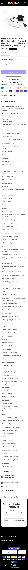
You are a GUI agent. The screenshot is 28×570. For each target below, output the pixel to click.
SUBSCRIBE (21, 520)
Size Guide (8, 60)
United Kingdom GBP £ (9, 552)
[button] (14, 497)
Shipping (13, 51)
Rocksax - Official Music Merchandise (14, 566)
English (22, 552)
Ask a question (10, 95)
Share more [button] (8, 490)
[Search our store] (23, 2)
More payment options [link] (13, 76)
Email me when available (15, 81)
